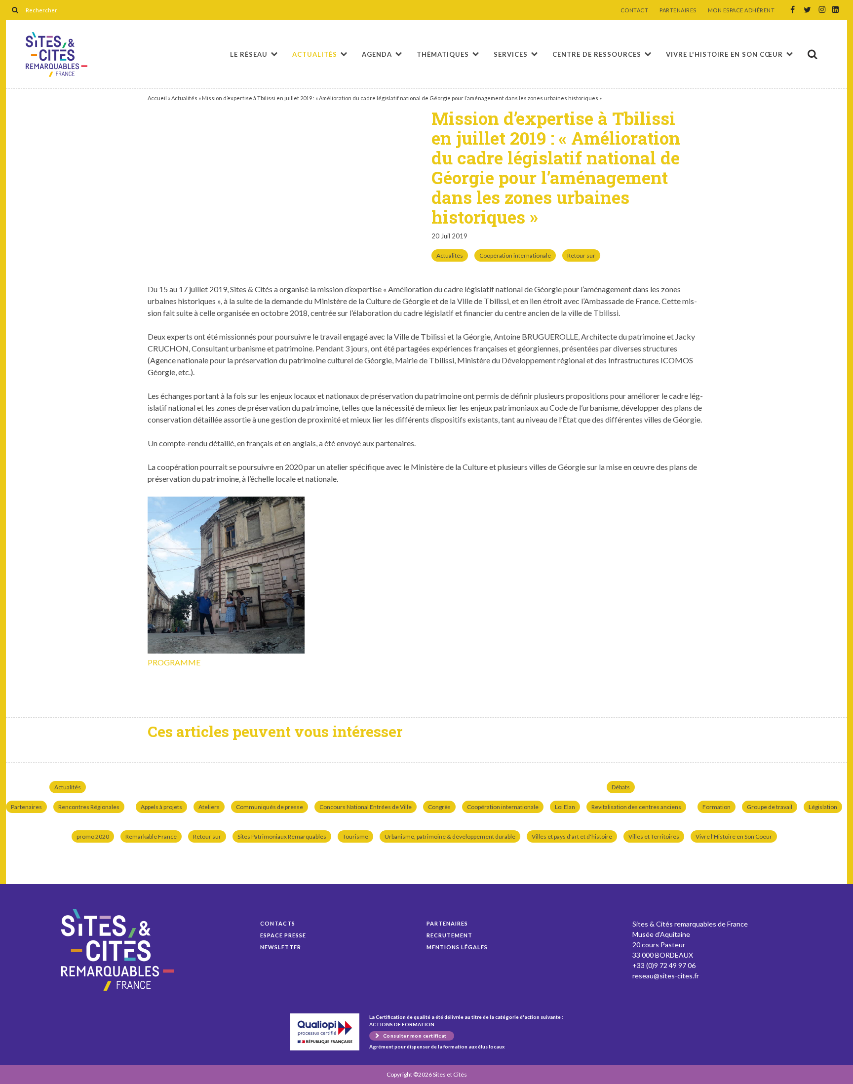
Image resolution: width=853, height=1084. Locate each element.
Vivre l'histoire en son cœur (724, 54)
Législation (823, 807)
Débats (621, 787)
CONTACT (634, 10)
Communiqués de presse (269, 807)
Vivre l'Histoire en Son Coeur (734, 836)
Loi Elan (565, 807)
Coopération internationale (515, 255)
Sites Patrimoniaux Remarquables (281, 836)
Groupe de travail (769, 807)
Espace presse (283, 935)
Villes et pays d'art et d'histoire (572, 836)
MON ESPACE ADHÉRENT (741, 10)
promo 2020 (93, 836)
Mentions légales (457, 947)
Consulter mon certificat (415, 1036)
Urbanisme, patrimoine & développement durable (450, 836)
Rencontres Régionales (88, 807)
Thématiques (443, 54)
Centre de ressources (596, 54)
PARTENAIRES (678, 10)
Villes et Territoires (653, 836)
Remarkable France (151, 836)
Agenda (377, 54)
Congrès (439, 807)
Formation (716, 807)
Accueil (157, 98)
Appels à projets (161, 807)
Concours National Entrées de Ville (365, 807)
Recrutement (449, 935)
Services (511, 54)
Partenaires (26, 807)
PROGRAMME (174, 662)
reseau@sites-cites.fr (665, 975)
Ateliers (209, 807)
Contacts (277, 923)
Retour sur (581, 255)
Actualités (314, 54)
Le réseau (249, 54)
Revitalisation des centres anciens (636, 807)
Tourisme (355, 836)
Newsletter (280, 947)
